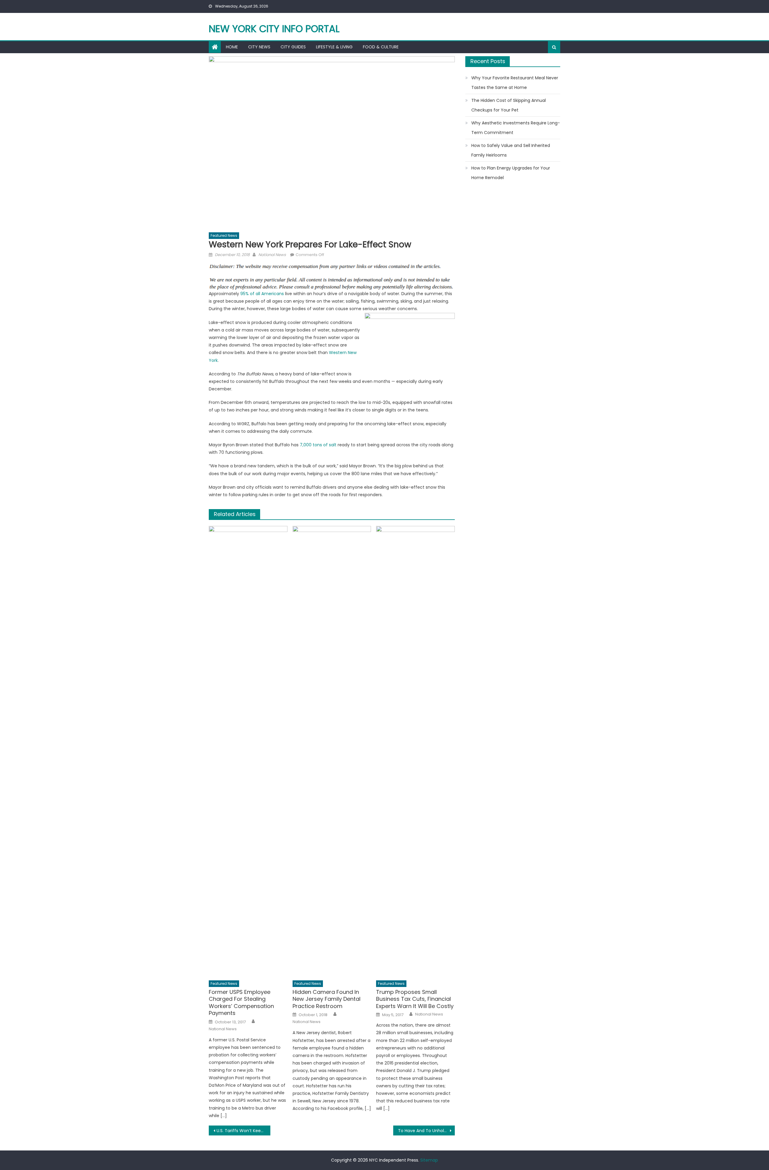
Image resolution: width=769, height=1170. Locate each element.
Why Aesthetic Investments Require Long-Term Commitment (515, 128)
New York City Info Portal (274, 28)
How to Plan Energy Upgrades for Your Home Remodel (510, 173)
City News (259, 47)
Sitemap (429, 1160)
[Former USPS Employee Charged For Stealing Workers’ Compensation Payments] (248, 751)
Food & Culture (381, 47)
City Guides (293, 47)
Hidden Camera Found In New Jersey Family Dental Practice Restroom (326, 999)
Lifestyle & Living (334, 47)
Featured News (224, 235)
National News (272, 255)
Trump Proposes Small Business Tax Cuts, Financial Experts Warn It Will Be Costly (415, 999)
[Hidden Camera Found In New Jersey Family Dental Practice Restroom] (332, 751)
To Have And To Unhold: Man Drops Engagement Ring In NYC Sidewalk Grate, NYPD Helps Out (426, 1131)
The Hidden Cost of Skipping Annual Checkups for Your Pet (508, 105)
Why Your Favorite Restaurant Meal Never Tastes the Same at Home (514, 82)
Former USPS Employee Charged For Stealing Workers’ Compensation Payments (241, 1002)
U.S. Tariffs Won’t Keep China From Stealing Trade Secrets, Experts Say (243, 1131)
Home (232, 47)
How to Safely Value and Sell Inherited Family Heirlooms (510, 150)
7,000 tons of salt (318, 445)
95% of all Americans (262, 294)
